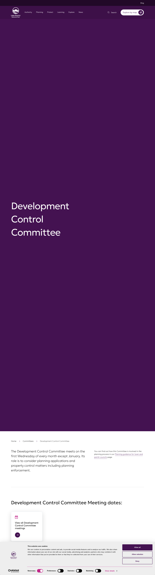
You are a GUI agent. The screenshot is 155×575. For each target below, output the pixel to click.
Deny (137, 561)
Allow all (137, 547)
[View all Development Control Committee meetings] (26, 526)
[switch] (61, 570)
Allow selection (137, 554)
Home (13, 441)
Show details (110, 571)
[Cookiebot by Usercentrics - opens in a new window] (13, 570)
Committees (28, 441)
